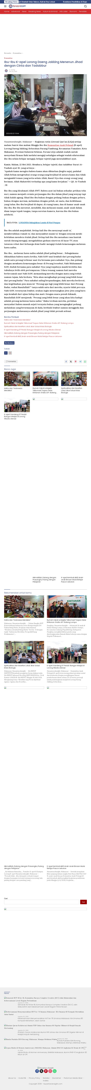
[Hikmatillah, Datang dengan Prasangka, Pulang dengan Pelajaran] (45, 486)
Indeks (45, 1080)
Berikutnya (9, 343)
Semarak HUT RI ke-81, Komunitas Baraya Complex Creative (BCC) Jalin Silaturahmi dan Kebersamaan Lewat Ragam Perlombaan (47, 1006)
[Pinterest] (46, 1071)
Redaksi (46, 1078)
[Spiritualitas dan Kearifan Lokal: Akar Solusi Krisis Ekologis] (74, 379)
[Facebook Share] (66, 361)
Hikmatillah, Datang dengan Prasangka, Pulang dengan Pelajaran (31, 333)
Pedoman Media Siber (73, 1078)
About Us (12, 1078)
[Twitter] (41, 1071)
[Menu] (5, 6)
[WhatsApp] (55, 1071)
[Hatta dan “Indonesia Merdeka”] (17, 379)
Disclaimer (56, 1078)
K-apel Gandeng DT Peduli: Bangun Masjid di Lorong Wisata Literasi (32, 330)
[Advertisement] (45, 31)
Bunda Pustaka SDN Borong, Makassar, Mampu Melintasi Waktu (71, 1042)
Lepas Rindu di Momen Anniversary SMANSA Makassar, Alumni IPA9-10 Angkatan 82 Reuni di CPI (52, 1053)
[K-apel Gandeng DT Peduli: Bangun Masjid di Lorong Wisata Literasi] (17, 405)
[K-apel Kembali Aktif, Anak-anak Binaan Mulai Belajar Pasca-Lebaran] (74, 486)
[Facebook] (37, 1071)
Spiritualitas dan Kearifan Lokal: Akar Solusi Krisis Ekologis (28, 326)
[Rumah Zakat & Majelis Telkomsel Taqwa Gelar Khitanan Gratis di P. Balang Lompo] (45, 379)
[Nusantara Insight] (17, 6)
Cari (6, 898)
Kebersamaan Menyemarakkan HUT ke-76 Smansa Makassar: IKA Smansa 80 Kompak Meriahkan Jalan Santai (50, 1019)
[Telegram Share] (80, 361)
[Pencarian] (85, 6)
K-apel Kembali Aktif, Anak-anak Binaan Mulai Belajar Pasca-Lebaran (33, 336)
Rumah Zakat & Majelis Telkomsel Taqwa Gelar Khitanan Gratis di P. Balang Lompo (39, 323)
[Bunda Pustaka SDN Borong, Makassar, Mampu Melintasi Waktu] (30, 1039)
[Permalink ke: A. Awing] (6, 70)
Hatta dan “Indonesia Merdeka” (17, 320)
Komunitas (8, 58)
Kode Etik (22, 1078)
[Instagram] (50, 1071)
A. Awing (12, 70)
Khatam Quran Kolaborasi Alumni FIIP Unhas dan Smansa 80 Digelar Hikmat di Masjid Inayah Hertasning (51, 1033)
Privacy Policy (34, 1078)
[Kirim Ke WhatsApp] (85, 361)
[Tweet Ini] (71, 361)
